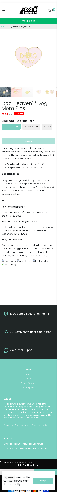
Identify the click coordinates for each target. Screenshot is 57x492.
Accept (43, 480)
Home (3, 26)
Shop (28, 379)
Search (28, 374)
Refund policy (28, 387)
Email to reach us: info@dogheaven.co (23, 443)
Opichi (30, 462)
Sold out (28, 141)
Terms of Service (28, 383)
